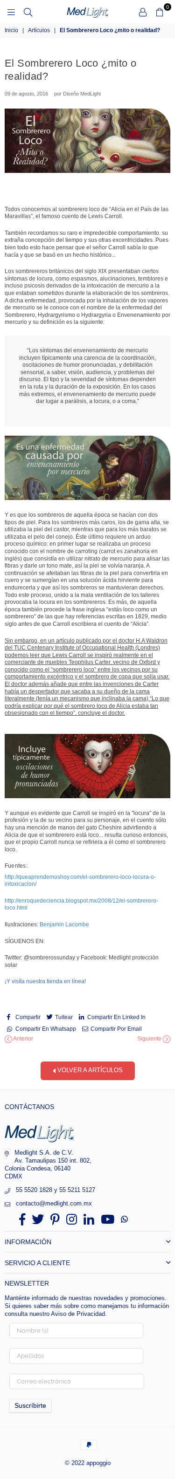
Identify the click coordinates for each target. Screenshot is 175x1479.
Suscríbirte (30, 1405)
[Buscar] (28, 12)
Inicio (11, 30)
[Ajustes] (142, 12)
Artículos (39, 30)
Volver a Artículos (89, 1070)
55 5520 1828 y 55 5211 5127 (55, 1189)
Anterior (22, 1038)
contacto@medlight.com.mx (54, 1203)
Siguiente (150, 1038)
